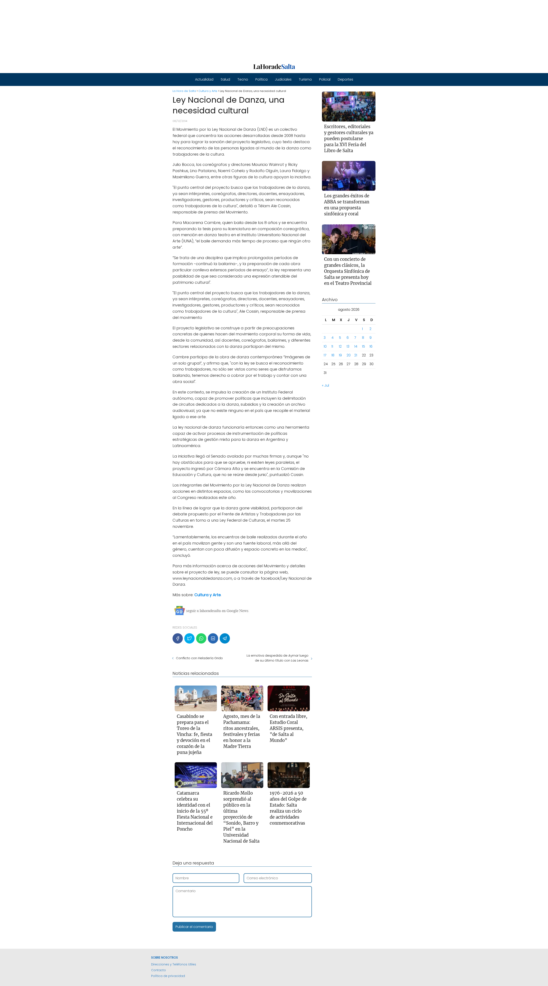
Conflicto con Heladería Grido (199, 658)
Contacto (158, 970)
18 (332, 355)
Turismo (305, 79)
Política (261, 79)
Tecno (242, 79)
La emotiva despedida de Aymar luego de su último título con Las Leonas (277, 658)
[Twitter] (189, 638)
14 (355, 346)
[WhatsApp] (201, 638)
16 (370, 346)
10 (325, 346)
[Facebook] (178, 638)
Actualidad (204, 79)
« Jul (325, 385)
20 (349, 355)
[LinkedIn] (213, 638)
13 (348, 346)
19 (340, 355)
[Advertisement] (128, 30)
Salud (225, 79)
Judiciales (283, 79)
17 (325, 355)
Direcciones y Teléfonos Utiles (173, 964)
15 (363, 346)
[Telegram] (225, 638)
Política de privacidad (168, 976)
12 (340, 346)
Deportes (345, 79)
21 (355, 355)
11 (332, 346)
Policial (325, 79)
